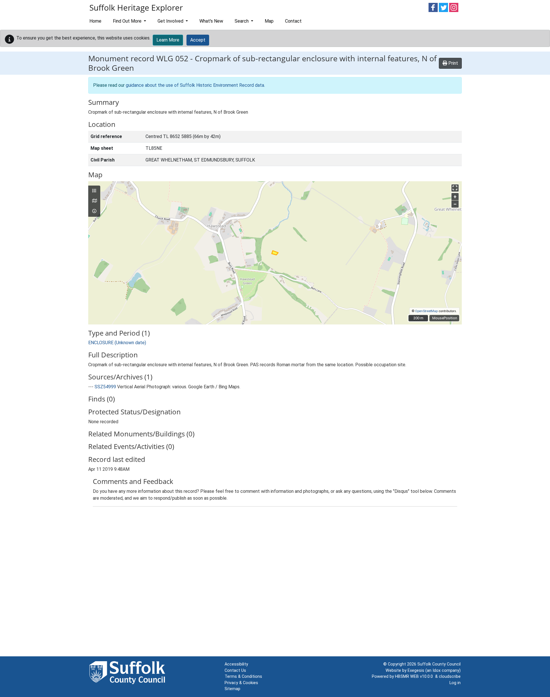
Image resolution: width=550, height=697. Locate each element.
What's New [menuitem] (211, 21)
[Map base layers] (94, 201)
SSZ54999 (105, 386)
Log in (455, 682)
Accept (197, 40)
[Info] (94, 211)
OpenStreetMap (426, 311)
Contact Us (235, 670)
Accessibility (236, 664)
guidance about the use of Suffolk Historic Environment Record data (195, 85)
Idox (437, 670)
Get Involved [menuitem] (171, 21)
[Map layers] (94, 191)
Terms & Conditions (243, 676)
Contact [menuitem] (293, 21)
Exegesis (416, 670)
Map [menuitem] (269, 21)
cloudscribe (450, 676)
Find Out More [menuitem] (128, 21)
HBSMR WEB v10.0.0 (415, 676)
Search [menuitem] (242, 21)
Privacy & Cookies (241, 682)
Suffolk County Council (439, 664)
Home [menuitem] (95, 21)
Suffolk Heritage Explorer (136, 7)
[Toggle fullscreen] (455, 188)
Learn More (167, 40)
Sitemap (232, 688)
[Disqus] (275, 582)
